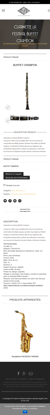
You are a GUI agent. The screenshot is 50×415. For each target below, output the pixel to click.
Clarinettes (22, 43)
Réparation (40, 379)
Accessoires (22, 379)
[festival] (25, 90)
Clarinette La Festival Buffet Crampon (23, 194)
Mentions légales (38, 398)
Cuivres (13, 379)
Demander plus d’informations (17, 177)
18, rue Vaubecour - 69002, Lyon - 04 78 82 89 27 (24, 2)
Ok (25, 412)
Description (25, 209)
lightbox (7, 107)
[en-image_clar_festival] (25, 118)
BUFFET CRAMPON (11, 166)
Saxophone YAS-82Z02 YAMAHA (25, 356)
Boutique (12, 43)
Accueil (5, 43)
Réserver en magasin (13, 174)
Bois (16, 43)
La (27, 43)
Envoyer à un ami (12, 185)
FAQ (27, 400)
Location (31, 379)
